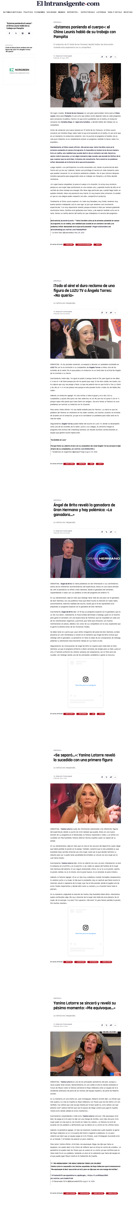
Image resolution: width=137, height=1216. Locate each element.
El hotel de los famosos (84, 244)
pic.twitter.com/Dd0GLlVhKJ (83, 449)
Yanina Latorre (66, 829)
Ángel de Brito (66, 583)
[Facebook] (9, 33)
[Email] (29, 33)
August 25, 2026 (91, 452)
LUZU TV (53, 367)
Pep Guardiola (93, 962)
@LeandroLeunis (67, 220)
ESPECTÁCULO (88, 12)
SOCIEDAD (52, 12)
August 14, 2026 (88, 1181)
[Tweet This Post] (106, 57)
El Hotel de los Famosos (74, 113)
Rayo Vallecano (84, 1193)
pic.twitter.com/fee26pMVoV (74, 229)
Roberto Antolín (98, 1193)
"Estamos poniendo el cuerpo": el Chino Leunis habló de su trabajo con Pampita (19, 26)
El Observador (80, 962)
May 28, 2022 (79, 232)
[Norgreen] (19, 70)
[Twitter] (16, 33)
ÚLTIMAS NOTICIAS (12, 12)
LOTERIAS (101, 12)
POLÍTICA (28, 12)
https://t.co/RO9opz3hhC (98, 1175)
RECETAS (128, 12)
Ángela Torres (94, 367)
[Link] (111, 57)
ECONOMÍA (40, 12)
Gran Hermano (83, 714)
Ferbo (91, 464)
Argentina (82, 464)
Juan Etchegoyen (70, 1193)
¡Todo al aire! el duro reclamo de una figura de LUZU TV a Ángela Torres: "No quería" (18, 50)
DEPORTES (72, 12)
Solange (101, 714)
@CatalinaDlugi (57, 229)
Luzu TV (100, 464)
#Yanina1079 (57, 1175)
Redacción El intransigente (64, 56)
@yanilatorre (71, 1175)
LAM (93, 714)
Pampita (67, 116)
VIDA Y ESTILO (115, 12)
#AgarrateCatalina (100, 226)
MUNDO (62, 12)
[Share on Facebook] (102, 57)
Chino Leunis (69, 244)
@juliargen (81, 1175)
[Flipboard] (22, 33)
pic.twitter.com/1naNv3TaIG (62, 1178)
